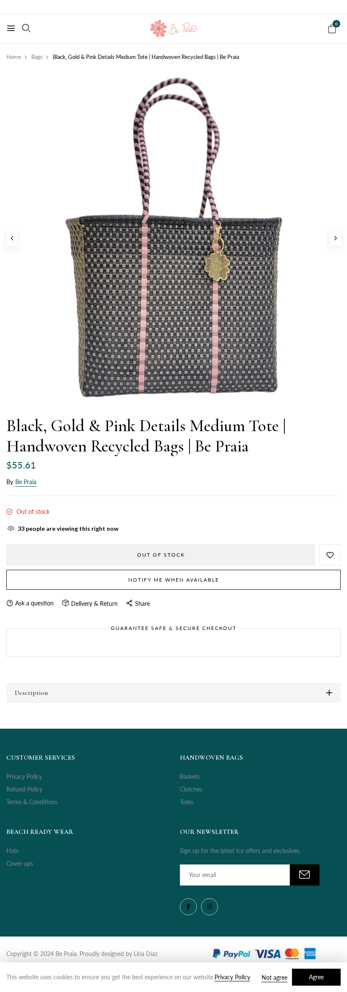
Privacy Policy (24, 776)
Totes (186, 801)
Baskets (190, 776)
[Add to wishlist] (330, 555)
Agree (316, 977)
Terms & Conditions (32, 801)
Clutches (191, 789)
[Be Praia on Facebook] (188, 906)
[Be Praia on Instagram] (209, 906)
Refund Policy (24, 789)
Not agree (274, 977)
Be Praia (25, 481)
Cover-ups (19, 863)
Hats (12, 850)
